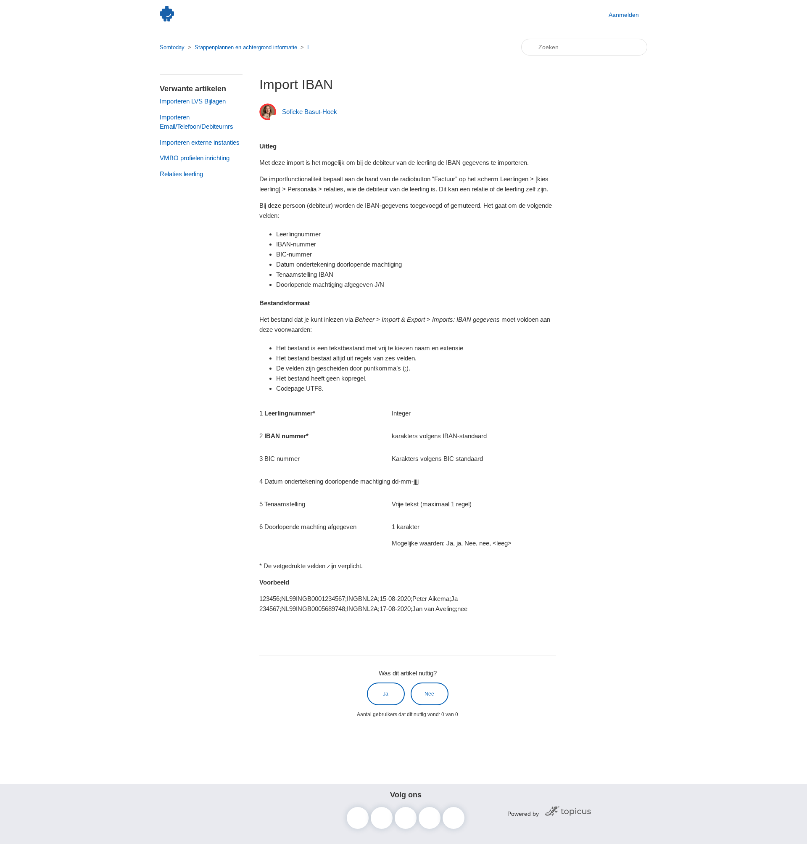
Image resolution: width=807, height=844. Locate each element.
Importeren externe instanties (200, 142)
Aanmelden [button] (624, 14)
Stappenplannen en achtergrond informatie (246, 47)
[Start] (167, 19)
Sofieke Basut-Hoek (309, 111)
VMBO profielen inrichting (194, 157)
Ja (385, 694)
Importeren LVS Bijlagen (193, 101)
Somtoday (172, 47)
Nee (429, 694)
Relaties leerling (181, 173)
